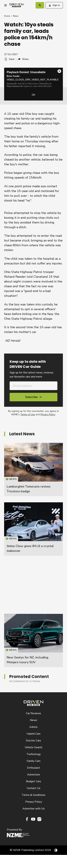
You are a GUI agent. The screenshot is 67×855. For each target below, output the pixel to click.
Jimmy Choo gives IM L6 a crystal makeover (33, 529)
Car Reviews (33, 713)
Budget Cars (33, 781)
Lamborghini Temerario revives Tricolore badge (33, 469)
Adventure (33, 774)
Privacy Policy (48, 414)
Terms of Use (27, 414)
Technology (33, 754)
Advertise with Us (34, 808)
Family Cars (34, 761)
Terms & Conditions (33, 795)
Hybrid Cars (34, 734)
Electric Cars (33, 740)
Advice (33, 727)
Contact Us (33, 788)
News (16, 16)
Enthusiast (33, 768)
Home (7, 16)
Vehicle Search (33, 747)
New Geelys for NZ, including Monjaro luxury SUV (33, 640)
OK (33, 94)
